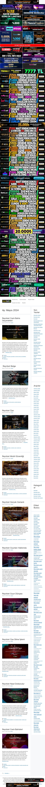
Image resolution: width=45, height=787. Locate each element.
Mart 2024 (36, 424)
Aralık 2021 (36, 472)
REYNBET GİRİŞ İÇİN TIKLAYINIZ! (22, 45)
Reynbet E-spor (37, 330)
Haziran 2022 (37, 461)
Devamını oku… (9, 352)
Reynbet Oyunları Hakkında (14, 548)
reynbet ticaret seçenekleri (37, 691)
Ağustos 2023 (37, 437)
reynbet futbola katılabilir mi (8, 719)
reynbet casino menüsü (7, 630)
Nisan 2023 (36, 444)
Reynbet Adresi (37, 315)
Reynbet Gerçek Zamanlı (13, 502)
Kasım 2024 (36, 409)
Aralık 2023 (36, 429)
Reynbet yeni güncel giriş (37, 714)
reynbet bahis (6, 675)
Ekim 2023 (36, 433)
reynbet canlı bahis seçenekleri (9, 356)
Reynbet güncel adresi (38, 621)
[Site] (22, 76)
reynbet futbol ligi (36, 588)
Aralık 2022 (36, 451)
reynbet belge (6, 402)
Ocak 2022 (36, 470)
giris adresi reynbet (17, 719)
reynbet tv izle (13, 447)
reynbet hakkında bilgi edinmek (38, 634)
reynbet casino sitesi (37, 580)
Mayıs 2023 (36, 442)
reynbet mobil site (36, 654)
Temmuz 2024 (37, 416)
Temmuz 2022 (37, 459)
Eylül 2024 (36, 412)
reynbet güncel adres (37, 618)
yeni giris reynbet (37, 731)
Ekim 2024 (36, 411)
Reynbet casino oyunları (38, 577)
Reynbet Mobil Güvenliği (13, 456)
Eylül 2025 (36, 398)
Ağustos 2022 (37, 457)
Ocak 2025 (36, 405)
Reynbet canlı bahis (7, 447)
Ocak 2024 (36, 427)
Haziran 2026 (37, 390)
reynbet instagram (37, 640)
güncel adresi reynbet (37, 530)
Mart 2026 (36, 396)
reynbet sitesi (22, 585)
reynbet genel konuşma (37, 591)
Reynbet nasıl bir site (38, 666)
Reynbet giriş (37, 604)
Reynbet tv (4, 357)
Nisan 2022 (36, 464)
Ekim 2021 (36, 476)
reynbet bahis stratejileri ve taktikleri (37, 553)
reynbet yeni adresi (37, 709)
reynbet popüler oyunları (37, 672)
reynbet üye (19, 447)
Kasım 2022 (36, 453)
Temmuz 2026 (37, 388)
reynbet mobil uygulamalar (36, 656)
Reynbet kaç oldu (38, 646)
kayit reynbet (37, 533)
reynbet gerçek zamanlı (7, 539)
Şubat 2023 (36, 448)
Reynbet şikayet (36, 724)
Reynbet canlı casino (38, 566)
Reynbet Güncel (37, 616)
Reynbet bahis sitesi (37, 548)
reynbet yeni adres (24, 630)
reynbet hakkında (17, 402)
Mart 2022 (36, 466)
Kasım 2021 (36, 474)
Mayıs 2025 (36, 401)
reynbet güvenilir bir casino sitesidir (37, 628)
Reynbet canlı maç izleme (38, 574)
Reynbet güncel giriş (37, 626)
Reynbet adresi (36, 543)
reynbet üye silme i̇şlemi (21, 675)
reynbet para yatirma (36, 669)
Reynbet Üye (8, 410)
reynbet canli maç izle (38, 559)
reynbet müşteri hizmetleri (36, 663)
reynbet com (36, 584)
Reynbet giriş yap (38, 613)
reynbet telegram (15, 493)
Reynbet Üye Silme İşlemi (13, 639)
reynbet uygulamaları (23, 493)
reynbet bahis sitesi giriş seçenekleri (37, 551)
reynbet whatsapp (37, 704)
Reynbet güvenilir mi (37, 631)
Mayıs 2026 (36, 392)
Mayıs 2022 (36, 463)
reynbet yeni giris (37, 710)
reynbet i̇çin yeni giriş (37, 641)
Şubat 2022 (36, 468)
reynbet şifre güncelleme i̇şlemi (38, 721)
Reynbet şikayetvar (37, 728)
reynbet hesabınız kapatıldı (37, 637)
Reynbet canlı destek (13, 675)
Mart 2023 (36, 446)
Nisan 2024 (36, 422)
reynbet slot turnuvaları (37, 683)
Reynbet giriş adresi (38, 608)
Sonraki (7, 773)
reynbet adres (36, 539)
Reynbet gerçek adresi (36, 595)
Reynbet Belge (9, 366)
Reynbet (24, 302)
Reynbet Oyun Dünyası (12, 593)
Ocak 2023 (36, 450)
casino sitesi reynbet (37, 520)
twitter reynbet (37, 730)
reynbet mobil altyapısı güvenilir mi (37, 653)
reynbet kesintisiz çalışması (37, 648)
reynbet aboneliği (36, 538)
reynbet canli (36, 558)
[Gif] (22, 125)
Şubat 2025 (36, 403)
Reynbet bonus (38, 555)
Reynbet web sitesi (38, 703)
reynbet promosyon (36, 674)
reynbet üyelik (37, 718)
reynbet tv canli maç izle (38, 696)
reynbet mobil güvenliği (7, 493)
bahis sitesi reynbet (7, 765)
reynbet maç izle (36, 651)
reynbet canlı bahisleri (15, 765)
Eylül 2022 (36, 455)
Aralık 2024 (36, 407)
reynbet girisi (14, 539)
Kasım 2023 (36, 431)
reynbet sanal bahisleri (22, 539)
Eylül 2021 (36, 478)
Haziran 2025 (37, 399)
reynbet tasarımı (36, 688)
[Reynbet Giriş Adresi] (6, 301)
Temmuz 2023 (37, 438)
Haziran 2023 (37, 440)
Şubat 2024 (36, 425)
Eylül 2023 (36, 435)
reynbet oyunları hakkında (15, 585)
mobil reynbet (36, 534)
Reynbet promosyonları (38, 679)
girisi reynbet (11, 402)
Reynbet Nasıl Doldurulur (13, 684)
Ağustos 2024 (37, 414)
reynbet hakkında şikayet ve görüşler (38, 636)
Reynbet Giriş (15, 299)
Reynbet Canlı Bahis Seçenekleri (11, 319)
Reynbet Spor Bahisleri (36, 687)
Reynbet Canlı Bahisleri (12, 729)
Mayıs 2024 (36, 420)
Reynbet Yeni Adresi (16, 302)
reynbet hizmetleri (6, 585)
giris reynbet (36, 527)
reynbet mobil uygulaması (36, 659)
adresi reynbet (36, 514)
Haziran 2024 (37, 418)
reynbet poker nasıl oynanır (37, 671)
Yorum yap (5, 358)
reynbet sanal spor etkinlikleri (20, 356)
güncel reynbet (37, 531)
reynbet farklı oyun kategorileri (38, 587)
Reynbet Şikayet (23, 299)
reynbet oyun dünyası (16, 630)
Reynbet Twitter (31, 299)
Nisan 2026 (36, 394)
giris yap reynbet (37, 528)
